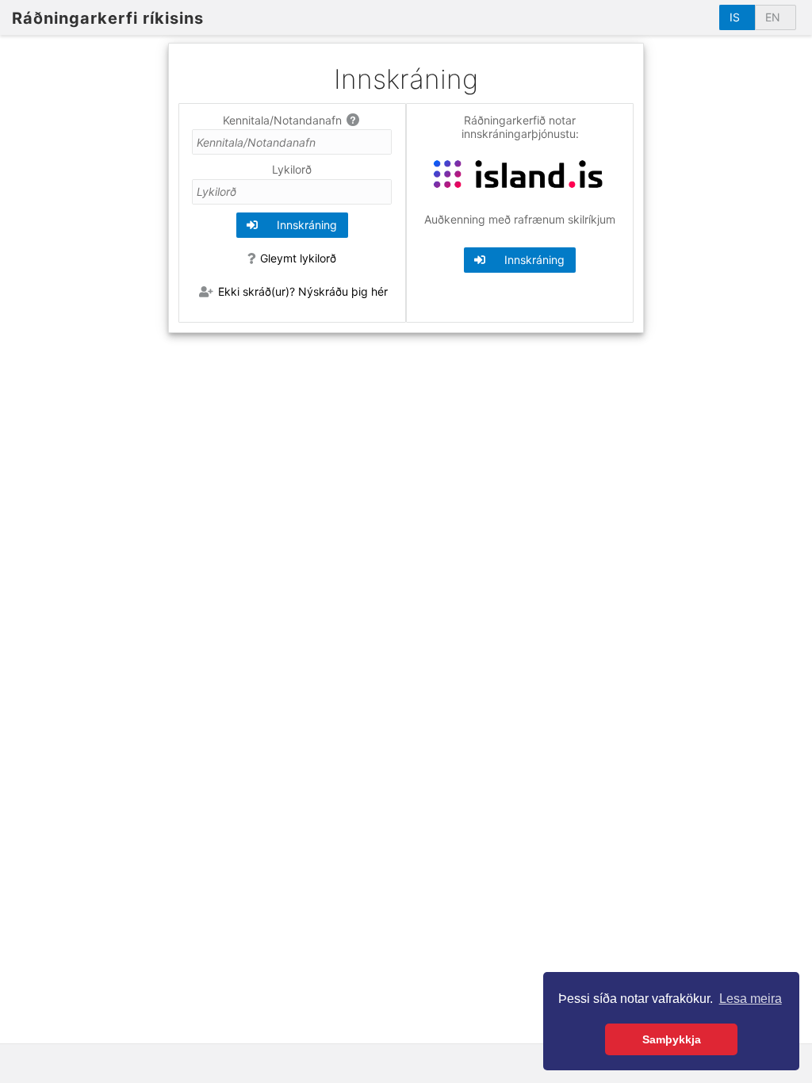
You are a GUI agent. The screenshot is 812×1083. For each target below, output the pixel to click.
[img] (354, 119)
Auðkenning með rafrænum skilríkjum (519, 219)
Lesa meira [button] (750, 998)
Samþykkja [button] (671, 1039)
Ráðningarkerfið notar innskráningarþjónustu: (520, 126)
